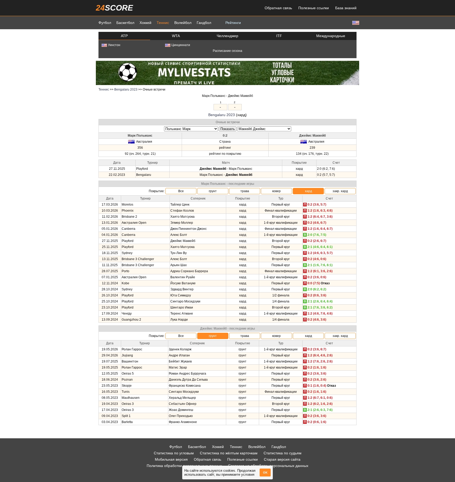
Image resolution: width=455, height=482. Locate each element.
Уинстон (114, 45)
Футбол (104, 23)
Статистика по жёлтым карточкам (229, 453)
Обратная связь (278, 8)
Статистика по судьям (282, 453)
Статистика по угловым (174, 453)
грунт (213, 191)
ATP (124, 36)
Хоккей (145, 23)
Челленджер (227, 36)
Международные (330, 36)
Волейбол (182, 23)
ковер (276, 191)
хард (308, 191)
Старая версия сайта (282, 459)
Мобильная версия (171, 459)
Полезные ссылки (313, 8)
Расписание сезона (227, 51)
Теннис (163, 23)
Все (181, 191)
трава (244, 191)
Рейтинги (233, 23)
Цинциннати (180, 45)
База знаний (346, 8)
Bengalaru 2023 (125, 89)
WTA (176, 36)
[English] (355, 22)
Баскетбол (125, 23)
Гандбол (204, 23)
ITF (279, 36)
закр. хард (340, 191)
